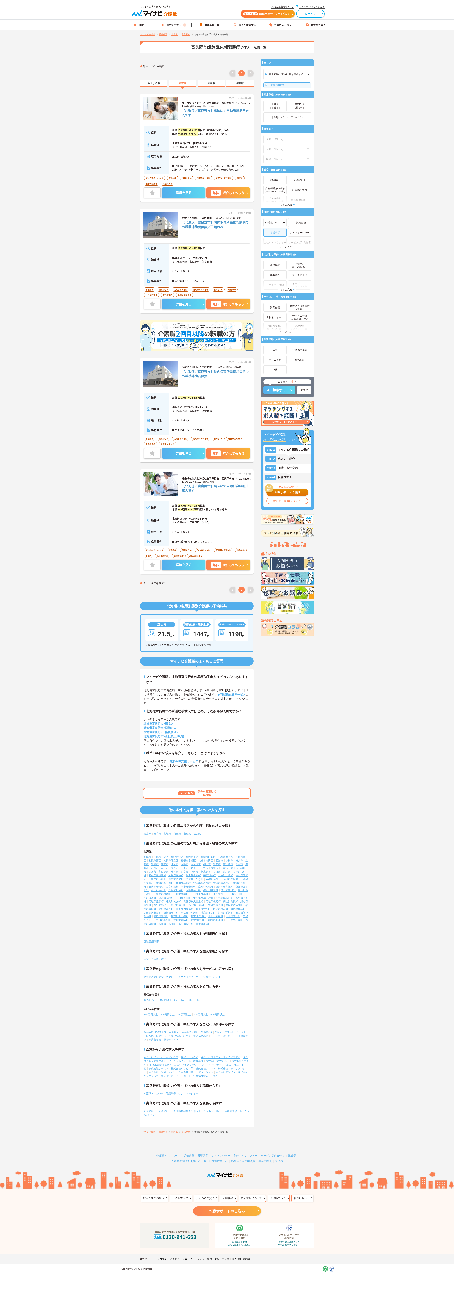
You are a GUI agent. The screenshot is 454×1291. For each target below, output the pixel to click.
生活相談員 (187, 1155)
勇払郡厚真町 (238, 908)
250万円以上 (151, 1014)
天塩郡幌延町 (213, 901)
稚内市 (239, 864)
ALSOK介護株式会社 (160, 1064)
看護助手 (171, 1093)
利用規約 (227, 1198)
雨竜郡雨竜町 (163, 894)
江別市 (155, 868)
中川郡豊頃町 (180, 920)
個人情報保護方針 (242, 1259)
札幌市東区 (192, 856)
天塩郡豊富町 (156, 901)
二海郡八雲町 (225, 875)
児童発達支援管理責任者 (185, 1161)
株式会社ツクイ (189, 1057)
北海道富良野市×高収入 (159, 723)
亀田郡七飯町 (193, 875)
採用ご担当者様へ (153, 1198)
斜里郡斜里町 (161, 905)
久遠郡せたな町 (194, 879)
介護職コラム (278, 1198)
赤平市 (164, 868)
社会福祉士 (165, 1111)
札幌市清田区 (205, 860)
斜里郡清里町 (178, 905)
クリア (304, 389)
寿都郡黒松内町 (231, 879)
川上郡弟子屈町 (234, 920)
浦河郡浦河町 (225, 912)
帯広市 (164, 864)
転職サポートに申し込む (266, 13)
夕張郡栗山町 (193, 890)
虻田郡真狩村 (183, 882)
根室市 (214, 868)
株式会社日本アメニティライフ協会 (220, 1057)
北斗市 (227, 871)
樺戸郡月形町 (210, 890)
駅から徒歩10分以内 (155, 1032)
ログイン (310, 13)
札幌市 (147, 856)
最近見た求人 (318, 25)
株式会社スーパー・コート (176, 1076)
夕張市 (184, 864)
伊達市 (194, 871)
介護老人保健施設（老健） (158, 976)
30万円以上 (195, 1000)
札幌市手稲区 (188, 860)
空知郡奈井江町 (224, 886)
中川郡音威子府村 (203, 897)
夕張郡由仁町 (158, 890)
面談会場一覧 (211, 25)
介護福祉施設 (158, 959)
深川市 (152, 871)
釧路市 (155, 864)
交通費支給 (155, 1039)
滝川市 (234, 868)
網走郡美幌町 (230, 901)
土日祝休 (149, 1036)
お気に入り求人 (283, 25)
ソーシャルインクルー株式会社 (185, 1061)
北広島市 (206, 871)
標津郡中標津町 (167, 923)
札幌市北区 (177, 856)
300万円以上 (167, 1014)
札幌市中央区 (161, 856)
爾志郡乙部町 (158, 879)
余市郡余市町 (188, 886)
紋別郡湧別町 (166, 908)
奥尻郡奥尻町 (175, 879)
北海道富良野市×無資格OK (161, 732)
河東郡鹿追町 (198, 916)
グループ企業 (221, 1259)
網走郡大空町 (203, 908)
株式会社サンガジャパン (162, 1072)
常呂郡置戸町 (215, 905)
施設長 (292, 1155)
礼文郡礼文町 (173, 901)
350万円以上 (184, 1014)
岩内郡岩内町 (156, 886)
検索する (279, 390)
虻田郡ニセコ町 (164, 882)
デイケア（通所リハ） (188, 976)
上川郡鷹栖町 (180, 894)
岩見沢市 (196, 864)
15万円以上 (150, 1000)
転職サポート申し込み (227, 1211)
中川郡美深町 (183, 897)
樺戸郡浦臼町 (228, 890)
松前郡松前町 (175, 875)
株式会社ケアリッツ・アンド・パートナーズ (199, 1064)
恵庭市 (184, 871)
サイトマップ (180, 1198)
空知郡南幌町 (205, 886)
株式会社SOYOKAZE (217, 1061)
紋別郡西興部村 (184, 908)
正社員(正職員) (152, 941)
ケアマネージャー (188, 1093)
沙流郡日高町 (208, 912)
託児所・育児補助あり (195, 1036)
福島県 (197, 833)
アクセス (175, 1259)
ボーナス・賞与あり (222, 1036)
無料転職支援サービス (231, 694)
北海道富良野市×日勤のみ (160, 727)
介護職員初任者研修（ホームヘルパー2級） (197, 1111)
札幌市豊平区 (225, 856)
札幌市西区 (155, 860)
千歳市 (224, 868)
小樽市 (229, 860)
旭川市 (239, 860)
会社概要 (162, 1259)
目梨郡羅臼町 (203, 923)
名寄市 (194, 868)
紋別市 (174, 868)
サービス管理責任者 (216, 1161)
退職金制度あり (172, 1039)
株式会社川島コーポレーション (195, 1072)
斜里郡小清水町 (197, 905)
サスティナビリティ (193, 1259)
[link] (153, 83)
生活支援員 (265, 1161)
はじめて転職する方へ (287, 500)
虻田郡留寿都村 (202, 882)
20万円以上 (165, 1000)
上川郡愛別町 (218, 894)
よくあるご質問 (205, 1198)
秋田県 (177, 833)
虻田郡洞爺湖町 (152, 912)
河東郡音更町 (161, 916)
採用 (209, 1259)
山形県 (187, 833)
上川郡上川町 (235, 894)
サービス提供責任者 (273, 1155)
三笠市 (204, 868)
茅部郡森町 (209, 875)
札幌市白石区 (208, 856)
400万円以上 (201, 1014)
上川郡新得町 (215, 916)
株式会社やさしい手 (182, 1068)
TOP (141, 25)
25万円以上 (180, 1000)
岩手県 (157, 833)
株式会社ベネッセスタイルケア (161, 1057)
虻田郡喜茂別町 (222, 882)
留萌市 (217, 864)
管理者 (279, 1161)
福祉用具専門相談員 (243, 1161)
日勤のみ (161, 1036)
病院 (146, 959)
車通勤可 (174, 1032)
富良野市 (276, 85)
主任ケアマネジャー (245, 1155)
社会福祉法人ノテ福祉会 (207, 1076)
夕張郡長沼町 (175, 890)
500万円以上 (217, 1014)
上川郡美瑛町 (166, 897)
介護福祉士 (150, 1111)
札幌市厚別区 (171, 860)
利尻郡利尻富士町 (193, 901)
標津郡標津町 (185, 923)
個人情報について (251, 1198)
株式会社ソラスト (158, 1068)
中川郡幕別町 (163, 920)
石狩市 (217, 871)
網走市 (207, 864)
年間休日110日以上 (235, 1032)
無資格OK (206, 1032)
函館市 (219, 860)
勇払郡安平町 (171, 912)
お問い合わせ (302, 1198)
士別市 (184, 868)
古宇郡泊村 (172, 886)
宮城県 (167, 833)
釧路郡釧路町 (215, 920)
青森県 (147, 833)
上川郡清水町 (233, 916)
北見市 (174, 864)
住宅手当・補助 (190, 1032)
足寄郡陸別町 (198, 920)
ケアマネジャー (220, 1155)
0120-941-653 (179, 1237)
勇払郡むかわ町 (189, 912)
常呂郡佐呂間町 (234, 905)
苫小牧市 (228, 864)
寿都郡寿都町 (213, 879)
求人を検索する (247, 25)
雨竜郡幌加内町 (224, 897)
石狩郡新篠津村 (157, 875)
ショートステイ (212, 976)
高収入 (218, 1032)
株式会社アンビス (226, 1072)
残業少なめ (174, 1036)
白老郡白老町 (220, 908)
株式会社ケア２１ (206, 1068)
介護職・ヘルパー (154, 1093)
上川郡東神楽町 (199, 894)
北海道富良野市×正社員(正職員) (164, 736)
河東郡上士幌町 (179, 916)
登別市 (174, 871)
